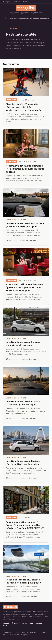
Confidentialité (9, 626)
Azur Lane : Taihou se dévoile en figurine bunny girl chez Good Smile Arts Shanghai (24, 287)
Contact (26, 2)
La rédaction (16, 2)
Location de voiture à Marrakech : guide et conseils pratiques (25, 225)
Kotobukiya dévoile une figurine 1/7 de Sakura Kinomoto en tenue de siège (25, 168)
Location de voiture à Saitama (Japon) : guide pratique (23, 343)
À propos (6, 2)
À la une (6, 18)
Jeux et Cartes (33, 18)
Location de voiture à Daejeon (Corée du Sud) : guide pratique (23, 462)
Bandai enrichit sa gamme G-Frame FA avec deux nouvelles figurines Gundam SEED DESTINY (25, 525)
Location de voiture (39, 18)
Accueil (6, 623)
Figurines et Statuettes (19, 18)
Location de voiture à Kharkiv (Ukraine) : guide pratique (23, 403)
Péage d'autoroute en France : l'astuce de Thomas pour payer (23, 581)
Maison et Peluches (46, 18)
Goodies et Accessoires (26, 18)
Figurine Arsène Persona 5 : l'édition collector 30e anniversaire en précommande (23, 107)
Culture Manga (12, 18)
